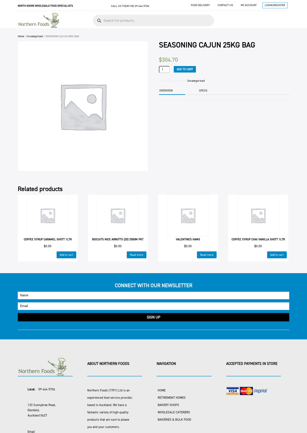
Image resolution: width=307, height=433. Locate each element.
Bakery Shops (168, 405)
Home (21, 36)
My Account (249, 5)
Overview (166, 91)
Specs (203, 91)
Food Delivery (200, 5)
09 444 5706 (142, 6)
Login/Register (275, 5)
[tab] (171, 91)
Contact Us (225, 5)
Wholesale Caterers (174, 412)
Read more (136, 255)
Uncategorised (35, 36)
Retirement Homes (172, 398)
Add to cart (185, 69)
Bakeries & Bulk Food (174, 420)
